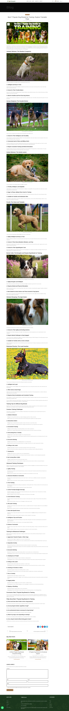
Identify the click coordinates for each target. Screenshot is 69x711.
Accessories (51, 707)
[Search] (52, 1)
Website (8, 683)
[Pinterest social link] (42, 627)
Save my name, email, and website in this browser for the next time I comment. (19, 687)
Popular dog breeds (10, 626)
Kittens (51, 704)
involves (33, 512)
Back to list (27, 631)
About (7, 702)
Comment (8, 668)
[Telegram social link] (47, 627)
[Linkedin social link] (45, 627)
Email (29, 679)
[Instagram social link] (60, 1)
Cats (50, 702)
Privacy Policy (8, 707)
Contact (8, 704)
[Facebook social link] (38, 627)
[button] (2, 707)
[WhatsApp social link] (61, 1)
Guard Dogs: (18, 389)
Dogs (28, 14)
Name (8, 679)
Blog (26, 14)
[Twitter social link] (40, 627)
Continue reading (17, 659)
